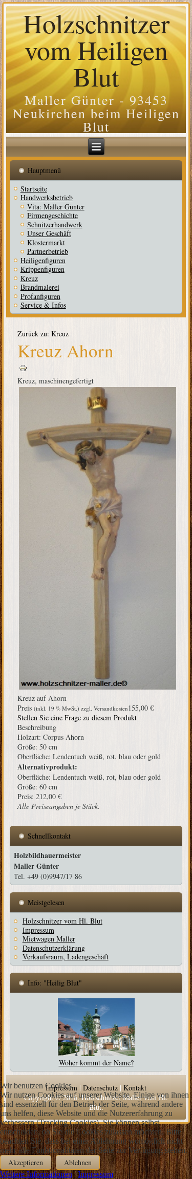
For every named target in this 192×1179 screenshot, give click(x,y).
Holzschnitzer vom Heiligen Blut (96, 49)
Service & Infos (43, 305)
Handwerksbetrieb (46, 197)
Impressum (95, 1174)
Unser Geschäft (49, 233)
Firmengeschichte (52, 215)
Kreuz (29, 278)
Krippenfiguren (42, 269)
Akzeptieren (25, 1162)
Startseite (33, 189)
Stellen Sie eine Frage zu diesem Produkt (77, 717)
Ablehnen (78, 1162)
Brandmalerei (39, 287)
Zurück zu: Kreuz (43, 333)
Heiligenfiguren (43, 260)
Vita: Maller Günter (55, 206)
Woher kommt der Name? (96, 1062)
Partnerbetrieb (47, 251)
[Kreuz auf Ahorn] (97, 688)
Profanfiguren (40, 296)
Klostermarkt (46, 242)
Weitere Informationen (36, 1174)
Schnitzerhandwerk (54, 224)
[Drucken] (23, 371)
